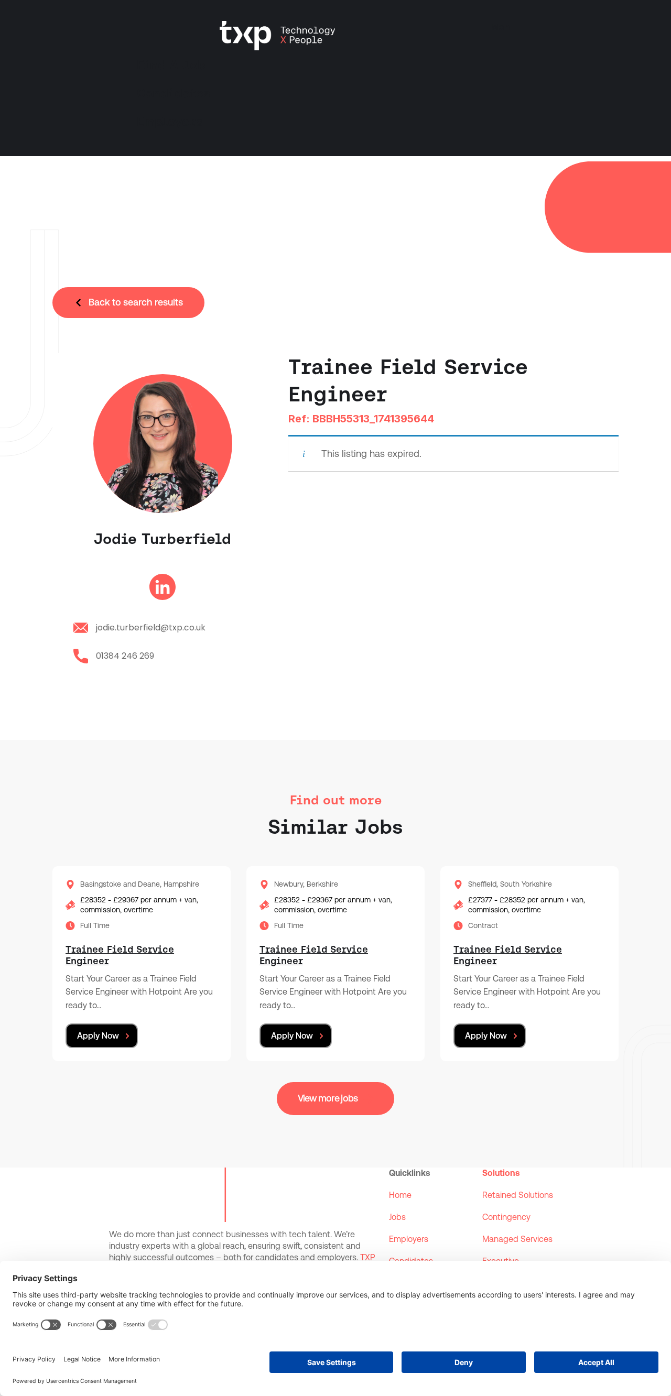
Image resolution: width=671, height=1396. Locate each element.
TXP (367, 1257)
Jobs (397, 1217)
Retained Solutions (517, 1195)
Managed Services (517, 1239)
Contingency (506, 1217)
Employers (170, 121)
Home (400, 1195)
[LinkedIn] (162, 589)
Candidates (173, 93)
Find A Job (171, 65)
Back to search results (136, 302)
